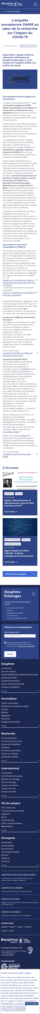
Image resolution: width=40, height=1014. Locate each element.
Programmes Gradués (10, 722)
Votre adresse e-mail (11, 632)
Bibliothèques (7, 826)
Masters (4, 712)
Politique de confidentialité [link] (13, 1010)
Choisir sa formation (9, 703)
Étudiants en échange (10, 779)
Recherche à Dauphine (10, 744)
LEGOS (23, 435)
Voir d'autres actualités (15, 574)
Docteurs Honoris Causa (11, 741)
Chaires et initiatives (9, 753)
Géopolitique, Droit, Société (15, 608)
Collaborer (5, 858)
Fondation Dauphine (10, 687)
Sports (4, 817)
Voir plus (4, 691)
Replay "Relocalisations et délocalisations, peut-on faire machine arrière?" (19, 503)
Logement (5, 814)
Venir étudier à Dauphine (11, 776)
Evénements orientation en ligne (15, 706)
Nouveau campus (8, 671)
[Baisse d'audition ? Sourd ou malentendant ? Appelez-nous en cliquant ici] (30, 952)
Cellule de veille (7, 820)
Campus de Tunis (8, 788)
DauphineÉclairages (12, 594)
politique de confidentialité (27, 646)
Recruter (5, 855)
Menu (35, 5)
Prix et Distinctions (9, 738)
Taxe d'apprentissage (10, 852)
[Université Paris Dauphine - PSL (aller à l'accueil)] (12, 4)
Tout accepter (32, 1003)
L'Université (6, 668)
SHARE (25, 369)
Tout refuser (7, 1006)
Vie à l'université (8, 807)
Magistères (6, 715)
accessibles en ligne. (11, 432)
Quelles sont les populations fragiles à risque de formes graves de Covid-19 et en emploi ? (19, 282)
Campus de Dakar (8, 791)
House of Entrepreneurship (12, 684)
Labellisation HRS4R (9, 757)
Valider (10, 654)
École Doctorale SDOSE (11, 750)
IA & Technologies (12, 615)
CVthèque (5, 747)
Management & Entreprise (15, 613)
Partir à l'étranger (8, 782)
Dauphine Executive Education (18, 875)
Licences (4, 709)
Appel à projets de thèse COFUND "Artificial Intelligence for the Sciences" (19, 553)
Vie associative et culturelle (12, 811)
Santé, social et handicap (11, 823)
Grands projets (7, 845)
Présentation (6, 773)
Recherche (24, 46)
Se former (5, 861)
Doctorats (5, 719)
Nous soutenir (7, 849)
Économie (10, 610)
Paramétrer (20, 1006)
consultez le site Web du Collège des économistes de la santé (18, 354)
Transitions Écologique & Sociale (17, 618)
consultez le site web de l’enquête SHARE (17, 455)
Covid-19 (33, 46)
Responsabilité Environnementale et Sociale (19, 674)
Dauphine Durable (9, 677)
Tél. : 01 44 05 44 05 (7, 955)
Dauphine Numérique (10, 681)
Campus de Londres (9, 785)
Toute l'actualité (13, 11)
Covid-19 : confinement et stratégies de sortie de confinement (19, 293)
